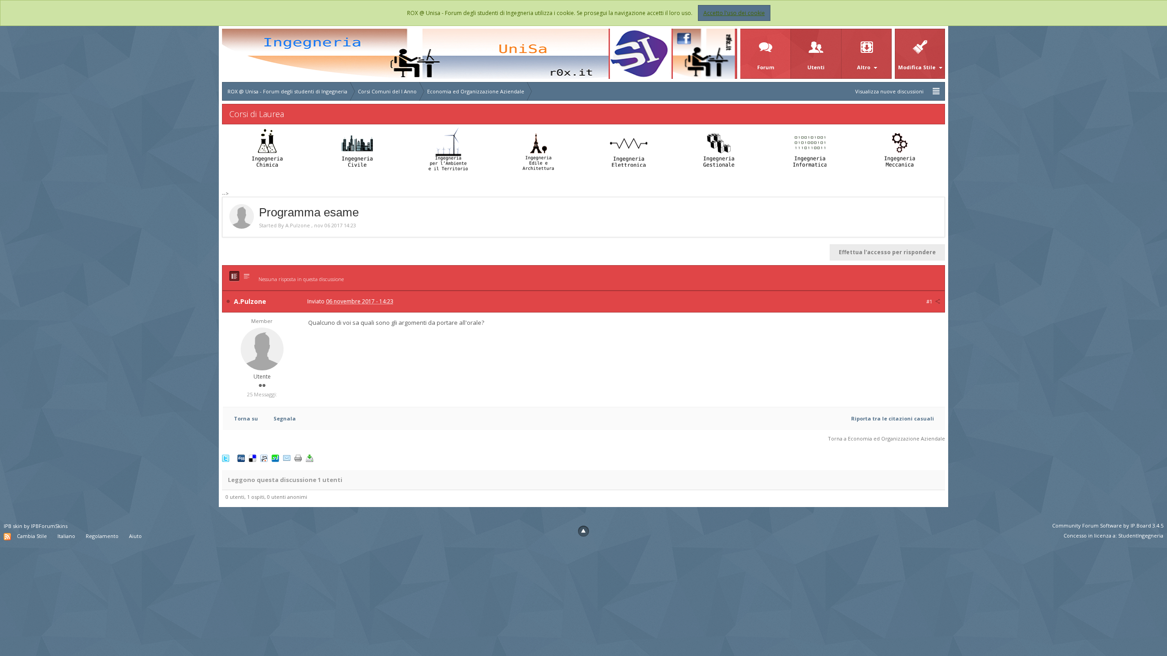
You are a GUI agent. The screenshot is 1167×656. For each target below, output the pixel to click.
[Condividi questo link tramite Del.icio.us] (252, 457)
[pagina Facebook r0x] (704, 53)
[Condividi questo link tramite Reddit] (264, 457)
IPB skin (13, 526)
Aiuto (135, 536)
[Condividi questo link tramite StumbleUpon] (275, 457)
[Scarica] (309, 457)
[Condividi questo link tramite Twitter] (225, 457)
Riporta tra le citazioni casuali (892, 418)
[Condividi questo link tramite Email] (286, 457)
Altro (864, 67)
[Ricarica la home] (415, 53)
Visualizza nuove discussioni (889, 91)
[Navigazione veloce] (936, 91)
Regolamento (102, 536)
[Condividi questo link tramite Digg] (241, 457)
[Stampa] (298, 457)
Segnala (285, 418)
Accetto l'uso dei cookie (734, 13)
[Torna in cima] (583, 531)
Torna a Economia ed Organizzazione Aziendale (886, 438)
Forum (765, 67)
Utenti (816, 67)
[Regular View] (234, 276)
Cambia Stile (32, 536)
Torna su (246, 418)
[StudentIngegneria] (641, 53)
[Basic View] (247, 276)
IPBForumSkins (49, 526)
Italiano (66, 536)
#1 (930, 301)
